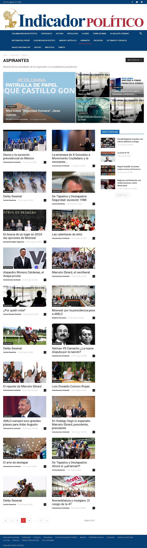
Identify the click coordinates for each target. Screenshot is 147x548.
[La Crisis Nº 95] (108, 157)
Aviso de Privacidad (11, 537)
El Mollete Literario (119, 34)
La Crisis (85, 34)
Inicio (5, 55)
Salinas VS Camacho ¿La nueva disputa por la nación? (72, 350)
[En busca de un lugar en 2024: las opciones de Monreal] (24, 220)
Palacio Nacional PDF (21, 47)
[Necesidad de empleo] (127, 110)
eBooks (37, 47)
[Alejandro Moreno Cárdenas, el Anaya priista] (24, 258)
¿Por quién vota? (14, 310)
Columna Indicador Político (24, 34)
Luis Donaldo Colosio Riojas (71, 386)
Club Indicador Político (44, 40)
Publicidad (26, 537)
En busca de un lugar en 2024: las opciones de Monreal (22, 236)
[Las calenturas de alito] (73, 220)
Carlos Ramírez (9, 200)
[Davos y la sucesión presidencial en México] (24, 140)
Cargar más (121, 195)
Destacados (46, 34)
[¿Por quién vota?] (24, 296)
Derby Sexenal (12, 196)
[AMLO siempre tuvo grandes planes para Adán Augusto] (24, 406)
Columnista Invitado (12, 162)
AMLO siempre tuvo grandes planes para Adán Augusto (22, 422)
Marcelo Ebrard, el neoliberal (71, 272)
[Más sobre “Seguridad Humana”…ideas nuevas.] (39, 103)
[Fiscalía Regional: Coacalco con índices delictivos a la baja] (108, 143)
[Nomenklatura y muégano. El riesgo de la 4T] (73, 486)
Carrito (61, 47)
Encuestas (98, 40)
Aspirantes (85, 40)
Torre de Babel (99, 34)
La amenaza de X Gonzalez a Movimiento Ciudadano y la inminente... (71, 158)
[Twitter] (137, 2)
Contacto (37, 537)
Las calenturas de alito (67, 234)
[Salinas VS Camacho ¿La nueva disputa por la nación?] (73, 334)
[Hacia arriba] (93, 84)
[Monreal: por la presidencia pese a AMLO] (73, 296)
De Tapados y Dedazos (117, 40)
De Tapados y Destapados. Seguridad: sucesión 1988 (69, 198)
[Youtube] (142, 2)
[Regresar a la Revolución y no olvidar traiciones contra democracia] (108, 184)
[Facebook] (132, 2)
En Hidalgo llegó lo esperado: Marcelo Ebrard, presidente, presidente (71, 424)
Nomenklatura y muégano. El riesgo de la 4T (71, 502)
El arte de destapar (15, 462)
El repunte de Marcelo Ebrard (22, 386)
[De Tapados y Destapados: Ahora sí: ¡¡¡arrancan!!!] (73, 448)
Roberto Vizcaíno (59, 318)
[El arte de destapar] (24, 448)
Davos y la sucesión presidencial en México (18, 156)
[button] (140, 33)
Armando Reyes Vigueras (13, 242)
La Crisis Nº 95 (123, 153)
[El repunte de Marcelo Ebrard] (24, 372)
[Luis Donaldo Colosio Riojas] (73, 372)
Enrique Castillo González (17, 119)
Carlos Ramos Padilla (12, 314)
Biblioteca (49, 47)
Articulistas (72, 34)
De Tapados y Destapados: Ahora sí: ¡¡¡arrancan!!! (69, 464)
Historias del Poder (21, 40)
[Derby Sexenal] (24, 182)
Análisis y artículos (68, 40)
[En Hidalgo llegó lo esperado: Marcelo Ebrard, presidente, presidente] (73, 406)
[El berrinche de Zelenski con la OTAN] (93, 110)
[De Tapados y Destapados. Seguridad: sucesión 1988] (73, 182)
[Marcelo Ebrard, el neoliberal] (73, 258)
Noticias (59, 34)
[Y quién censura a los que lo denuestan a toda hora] (127, 84)
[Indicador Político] (73, 17)
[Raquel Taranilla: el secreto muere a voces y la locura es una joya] (108, 170)
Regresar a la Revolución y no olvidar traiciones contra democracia (129, 183)
